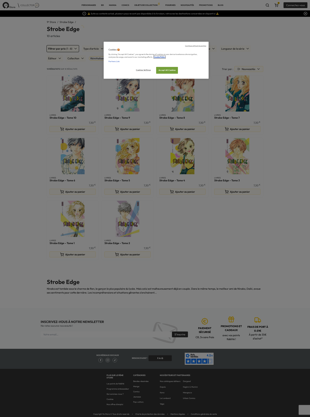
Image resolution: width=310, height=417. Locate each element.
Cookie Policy (159, 57)
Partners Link (114, 61)
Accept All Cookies (167, 70)
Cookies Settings (143, 70)
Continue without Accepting (195, 46)
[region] (156, 60)
